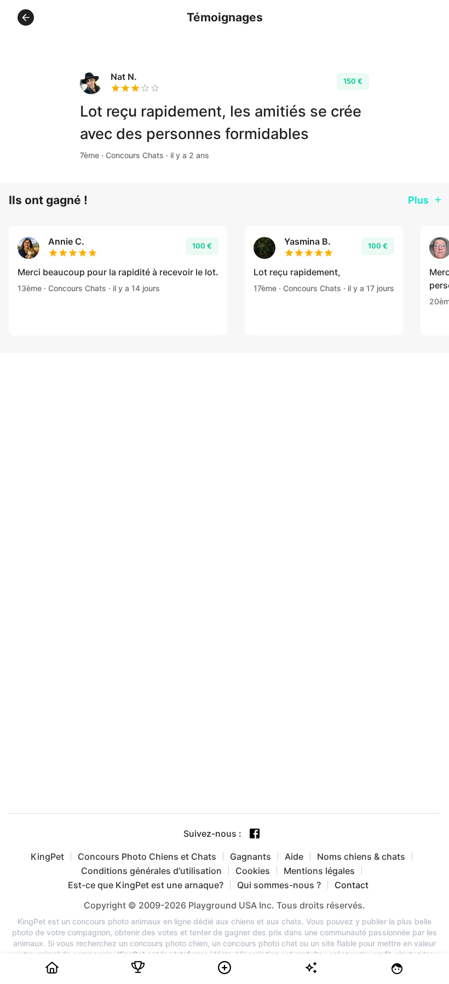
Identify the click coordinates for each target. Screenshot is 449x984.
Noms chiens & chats (361, 856)
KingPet (47, 856)
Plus (418, 200)
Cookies (252, 870)
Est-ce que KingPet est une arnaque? (145, 885)
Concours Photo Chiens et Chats (147, 856)
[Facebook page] (255, 833)
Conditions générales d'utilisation (151, 870)
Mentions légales (319, 870)
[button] (25, 17)
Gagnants (250, 856)
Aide (294, 856)
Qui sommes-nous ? (279, 885)
